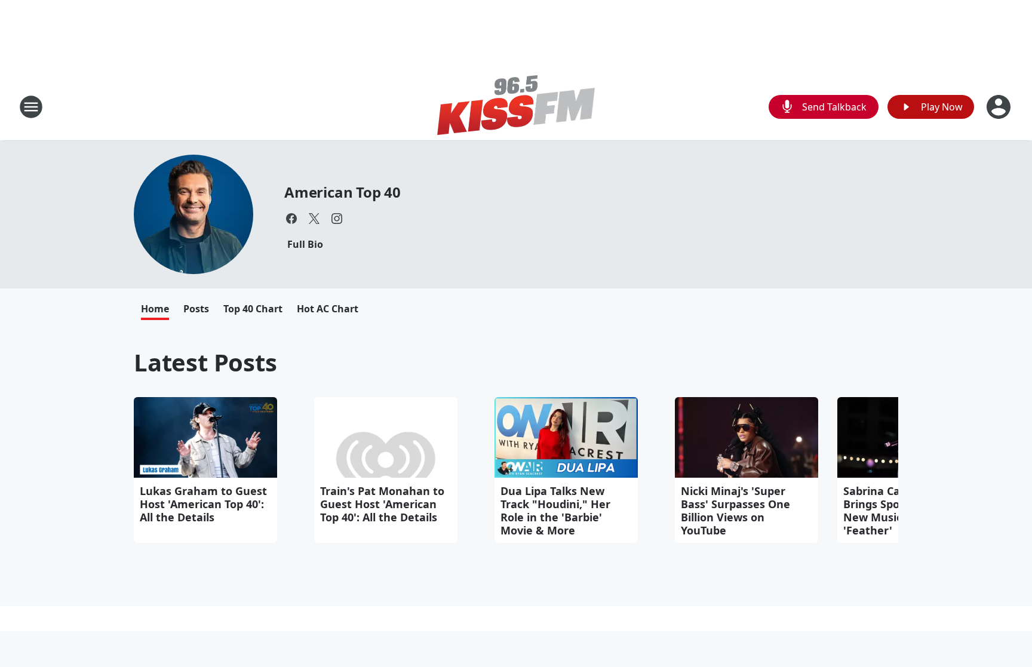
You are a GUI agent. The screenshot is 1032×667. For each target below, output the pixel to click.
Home (155, 308)
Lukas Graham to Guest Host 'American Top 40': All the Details (203, 504)
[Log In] (1000, 107)
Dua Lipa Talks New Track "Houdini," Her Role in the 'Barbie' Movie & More (555, 510)
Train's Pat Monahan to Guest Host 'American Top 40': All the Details (382, 504)
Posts (196, 308)
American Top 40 (342, 192)
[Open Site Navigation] (31, 107)
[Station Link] (516, 106)
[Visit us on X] (314, 218)
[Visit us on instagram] (337, 218)
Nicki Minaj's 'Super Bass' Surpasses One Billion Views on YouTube (735, 510)
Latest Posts (205, 362)
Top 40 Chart (252, 308)
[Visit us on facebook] (291, 218)
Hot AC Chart (327, 308)
